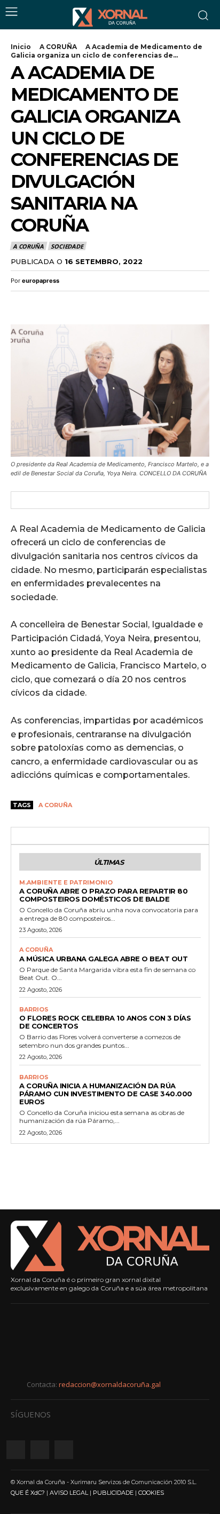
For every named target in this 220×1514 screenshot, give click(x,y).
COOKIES (151, 1492)
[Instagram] (39, 1449)
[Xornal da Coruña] (110, 17)
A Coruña (55, 805)
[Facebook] (21, 303)
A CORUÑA (58, 47)
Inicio (21, 47)
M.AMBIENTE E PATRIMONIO (66, 882)
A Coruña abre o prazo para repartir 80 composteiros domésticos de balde (103, 895)
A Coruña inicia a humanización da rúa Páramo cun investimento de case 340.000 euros (105, 1093)
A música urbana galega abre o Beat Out (103, 958)
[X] (46, 303)
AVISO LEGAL (69, 1492)
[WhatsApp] (70, 303)
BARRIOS (34, 1009)
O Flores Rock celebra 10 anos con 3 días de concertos (105, 1022)
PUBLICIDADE (113, 1492)
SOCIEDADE (67, 246)
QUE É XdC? (28, 1492)
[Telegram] (95, 303)
